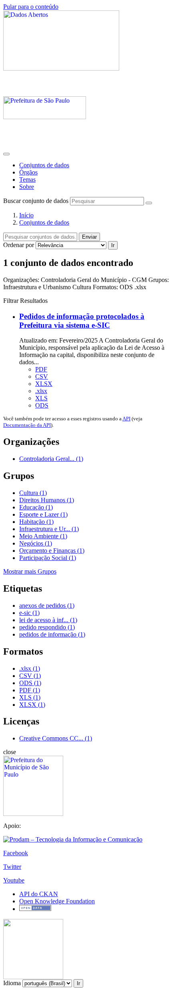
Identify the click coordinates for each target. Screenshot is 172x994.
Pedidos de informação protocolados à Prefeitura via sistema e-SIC (81, 320)
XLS (41, 398)
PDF (41, 369)
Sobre (26, 186)
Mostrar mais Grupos (29, 571)
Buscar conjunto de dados (35, 200)
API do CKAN (38, 894)
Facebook (15, 853)
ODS (41, 405)
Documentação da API (27, 425)
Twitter (12, 866)
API (126, 419)
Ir (112, 245)
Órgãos (28, 172)
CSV (41, 376)
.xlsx (41, 390)
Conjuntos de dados (44, 165)
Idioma (12, 983)
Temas (27, 179)
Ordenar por (18, 244)
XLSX (43, 383)
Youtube (13, 880)
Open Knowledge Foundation (57, 901)
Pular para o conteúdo (30, 6)
